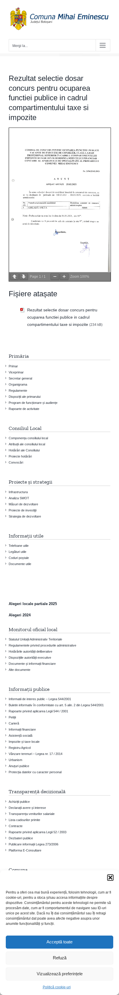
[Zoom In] (64, 276)
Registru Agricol (20, 747)
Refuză (59, 957)
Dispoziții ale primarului (24, 396)
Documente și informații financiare (32, 663)
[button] (110, 877)
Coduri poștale (19, 558)
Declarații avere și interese (27, 807)
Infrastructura (18, 492)
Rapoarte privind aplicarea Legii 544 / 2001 (38, 711)
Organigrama (18, 384)
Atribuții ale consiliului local (27, 444)
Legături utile (17, 551)
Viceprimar (16, 372)
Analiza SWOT (19, 498)
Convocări (16, 462)
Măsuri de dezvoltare (23, 504)
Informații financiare (22, 729)
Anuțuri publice (19, 766)
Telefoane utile (19, 545)
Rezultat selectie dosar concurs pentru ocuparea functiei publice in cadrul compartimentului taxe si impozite (62, 317)
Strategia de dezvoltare (25, 516)
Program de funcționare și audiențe (33, 402)
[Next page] (23, 276)
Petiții (12, 717)
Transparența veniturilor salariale (32, 814)
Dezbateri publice (21, 838)
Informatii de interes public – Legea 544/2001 (40, 699)
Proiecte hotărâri (20, 456)
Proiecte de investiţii (22, 510)
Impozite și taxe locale (24, 741)
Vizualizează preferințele (60, 973)
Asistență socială (20, 735)
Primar (13, 366)
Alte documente (19, 669)
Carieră (14, 723)
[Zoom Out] (55, 276)
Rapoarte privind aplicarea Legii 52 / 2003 (37, 832)
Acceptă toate (59, 941)
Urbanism (15, 760)
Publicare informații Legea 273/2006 (33, 844)
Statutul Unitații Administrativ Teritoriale (35, 639)
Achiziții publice (19, 801)
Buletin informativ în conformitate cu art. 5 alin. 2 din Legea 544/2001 (56, 705)
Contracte (16, 826)
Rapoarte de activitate (24, 409)
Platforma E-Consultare (25, 850)
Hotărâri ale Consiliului (24, 450)
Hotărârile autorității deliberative (30, 651)
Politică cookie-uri (57, 987)
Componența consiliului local (28, 438)
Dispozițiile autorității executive (30, 657)
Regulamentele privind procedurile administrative (42, 645)
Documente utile (20, 564)
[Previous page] (14, 276)
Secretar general (20, 378)
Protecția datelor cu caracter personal (35, 772)
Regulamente (18, 390)
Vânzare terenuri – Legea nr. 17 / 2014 (35, 754)
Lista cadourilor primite (24, 820)
